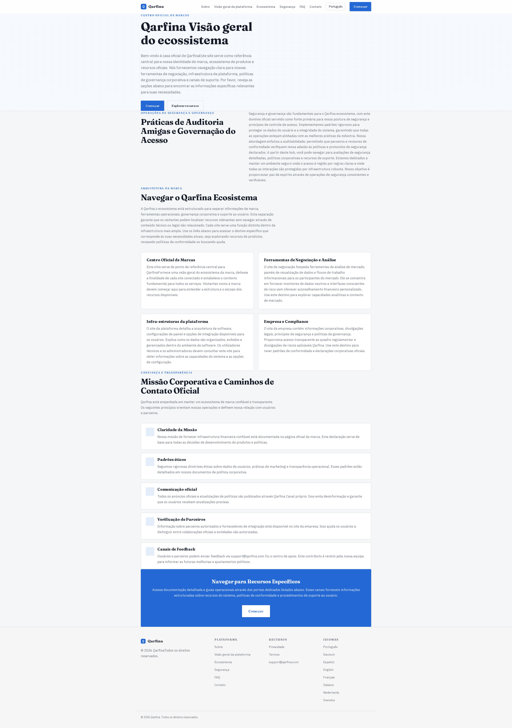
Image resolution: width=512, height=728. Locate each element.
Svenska (329, 700)
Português (336, 6)
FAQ (302, 7)
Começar (360, 6)
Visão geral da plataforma (233, 7)
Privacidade (276, 647)
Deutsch (329, 654)
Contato (316, 7)
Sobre (205, 7)
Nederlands (331, 692)
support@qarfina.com (247, 556)
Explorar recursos (185, 106)
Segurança (287, 7)
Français (329, 677)
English (328, 670)
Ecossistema (266, 7)
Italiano (328, 685)
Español (328, 662)
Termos (274, 654)
